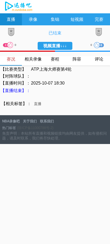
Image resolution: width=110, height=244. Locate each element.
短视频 (76, 19)
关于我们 (30, 121)
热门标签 (9, 128)
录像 (33, 19)
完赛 (99, 19)
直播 (11, 19)
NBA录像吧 (18, 7)
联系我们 (47, 121)
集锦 (55, 19)
